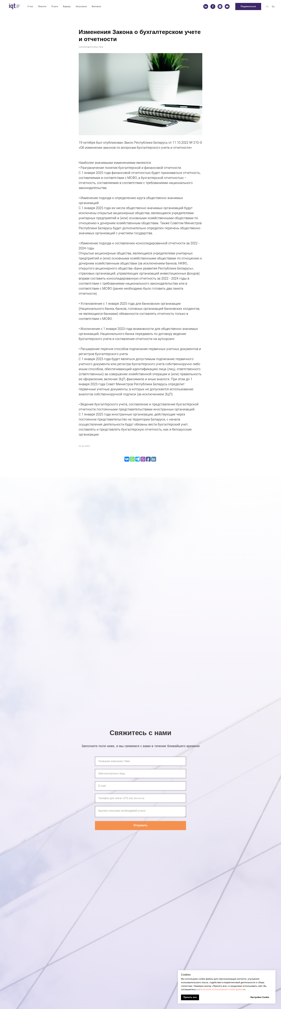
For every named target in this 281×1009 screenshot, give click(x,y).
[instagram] (220, 6)
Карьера (67, 6)
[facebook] (212, 6)
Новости (42, 6)
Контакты (96, 6)
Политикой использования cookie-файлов (222, 989)
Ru (267, 6)
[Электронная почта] (227, 6)
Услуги (54, 6)
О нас (30, 6)
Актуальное (81, 6)
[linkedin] (205, 6)
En (273, 6)
